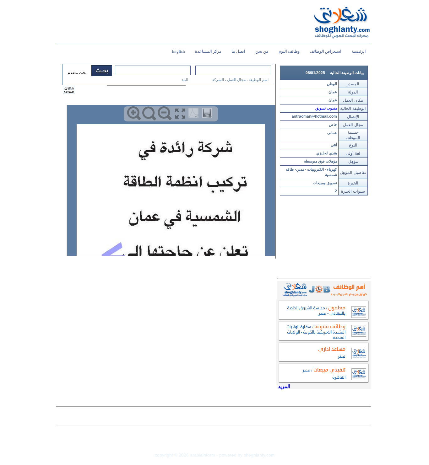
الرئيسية (358, 51)
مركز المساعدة (208, 51)
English (178, 51)
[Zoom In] (134, 113)
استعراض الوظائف (325, 51)
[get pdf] (194, 114)
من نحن (262, 51)
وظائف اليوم (289, 51)
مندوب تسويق (326, 108)
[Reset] (149, 113)
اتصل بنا (238, 51)
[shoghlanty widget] (69, 90)
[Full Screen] (180, 113)
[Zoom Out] (165, 113)
